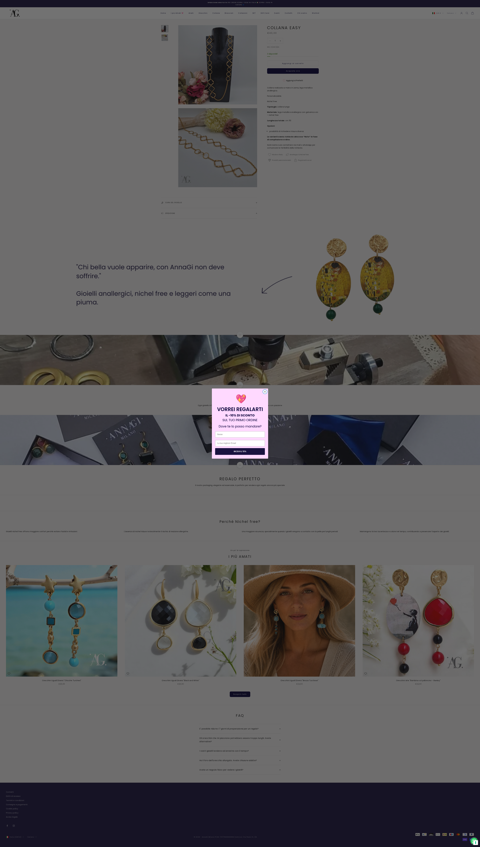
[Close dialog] (265, 392)
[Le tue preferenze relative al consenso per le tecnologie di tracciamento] (475, 842)
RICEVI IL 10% (240, 451)
